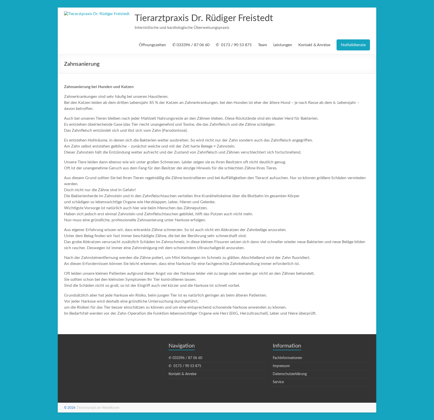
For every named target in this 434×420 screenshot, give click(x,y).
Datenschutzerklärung (290, 374)
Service (278, 382)
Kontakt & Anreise (314, 45)
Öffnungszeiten (152, 45)
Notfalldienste (353, 45)
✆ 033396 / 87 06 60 (190, 45)
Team (262, 45)
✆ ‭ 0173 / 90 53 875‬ (234, 45)
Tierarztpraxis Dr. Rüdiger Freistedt (204, 18)
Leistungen (282, 45)
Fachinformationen (287, 358)
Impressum (281, 366)
